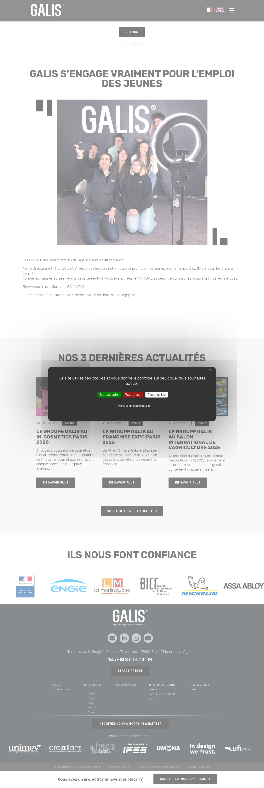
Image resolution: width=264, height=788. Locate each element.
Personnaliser (156, 395)
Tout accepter (109, 395)
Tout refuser (133, 395)
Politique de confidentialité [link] (134, 406)
